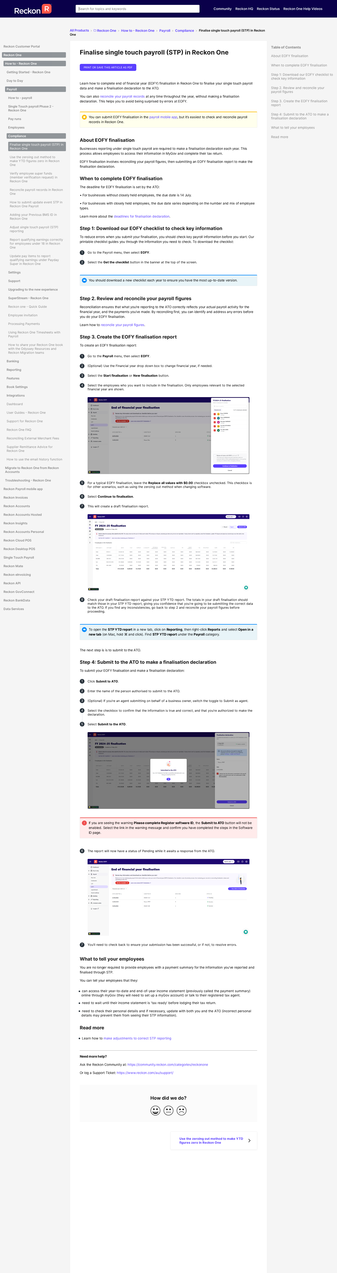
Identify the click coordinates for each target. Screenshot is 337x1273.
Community (223, 9)
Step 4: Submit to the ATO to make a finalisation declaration (300, 116)
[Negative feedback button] (182, 1111)
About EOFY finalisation (289, 56)
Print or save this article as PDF (108, 67)
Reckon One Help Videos (302, 9)
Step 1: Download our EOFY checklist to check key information (302, 76)
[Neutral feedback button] (168, 1111)
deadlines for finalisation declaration (141, 216)
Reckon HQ (244, 9)
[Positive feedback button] (155, 1111)
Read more (279, 137)
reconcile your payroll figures (122, 325)
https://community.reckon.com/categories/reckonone (168, 1065)
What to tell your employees (293, 128)
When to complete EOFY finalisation (299, 65)
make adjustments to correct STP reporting (137, 1038)
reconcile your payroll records (122, 96)
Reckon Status (268, 9)
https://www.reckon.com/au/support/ (145, 1073)
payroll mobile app (163, 117)
